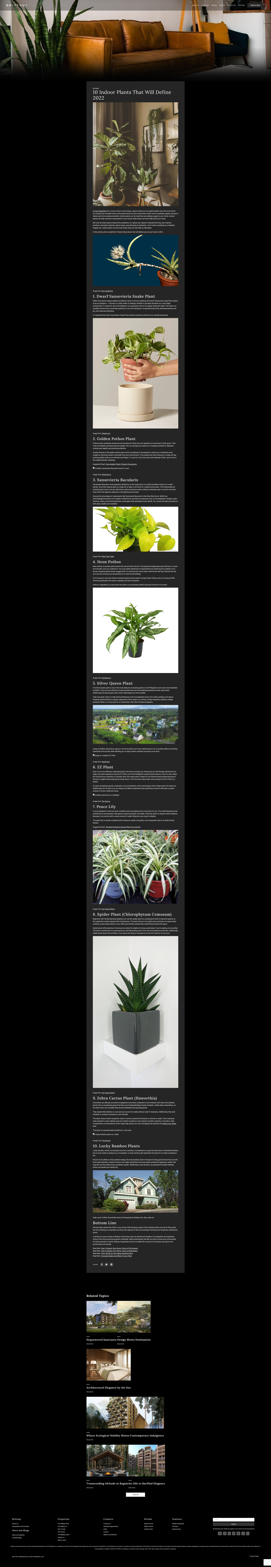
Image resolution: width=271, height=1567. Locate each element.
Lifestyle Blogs (17, 1537)
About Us (195, 5)
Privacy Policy (254, 1556)
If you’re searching (99, 211)
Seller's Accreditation (110, 1534)
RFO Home (61, 1532)
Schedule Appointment (110, 1526)
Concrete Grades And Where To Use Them (116, 1256)
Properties (205, 5)
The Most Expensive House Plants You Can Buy (123, 827)
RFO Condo (61, 1529)
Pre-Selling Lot (62, 1526)
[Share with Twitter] (106, 1265)
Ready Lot (61, 1537)
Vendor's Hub (148, 1529)
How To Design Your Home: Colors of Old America (119, 1248)
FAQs (105, 1529)
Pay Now (241, 5)
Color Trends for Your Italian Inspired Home (117, 1253)
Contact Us (231, 5)
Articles (214, 5)
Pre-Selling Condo (63, 1534)
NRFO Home (62, 1540)
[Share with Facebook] (101, 1265)
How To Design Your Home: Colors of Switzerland (119, 1251)
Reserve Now (255, 5)
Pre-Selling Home (63, 1523)
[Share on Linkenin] (111, 1265)
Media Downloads (178, 1523)
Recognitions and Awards (20, 1526)
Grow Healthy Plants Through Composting (121, 464)
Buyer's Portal (148, 1523)
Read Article (89, 1343)
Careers (106, 1532)
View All (135, 1495)
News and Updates (18, 1535)
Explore (222, 5)
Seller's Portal (148, 1526)
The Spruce (106, 1141)
